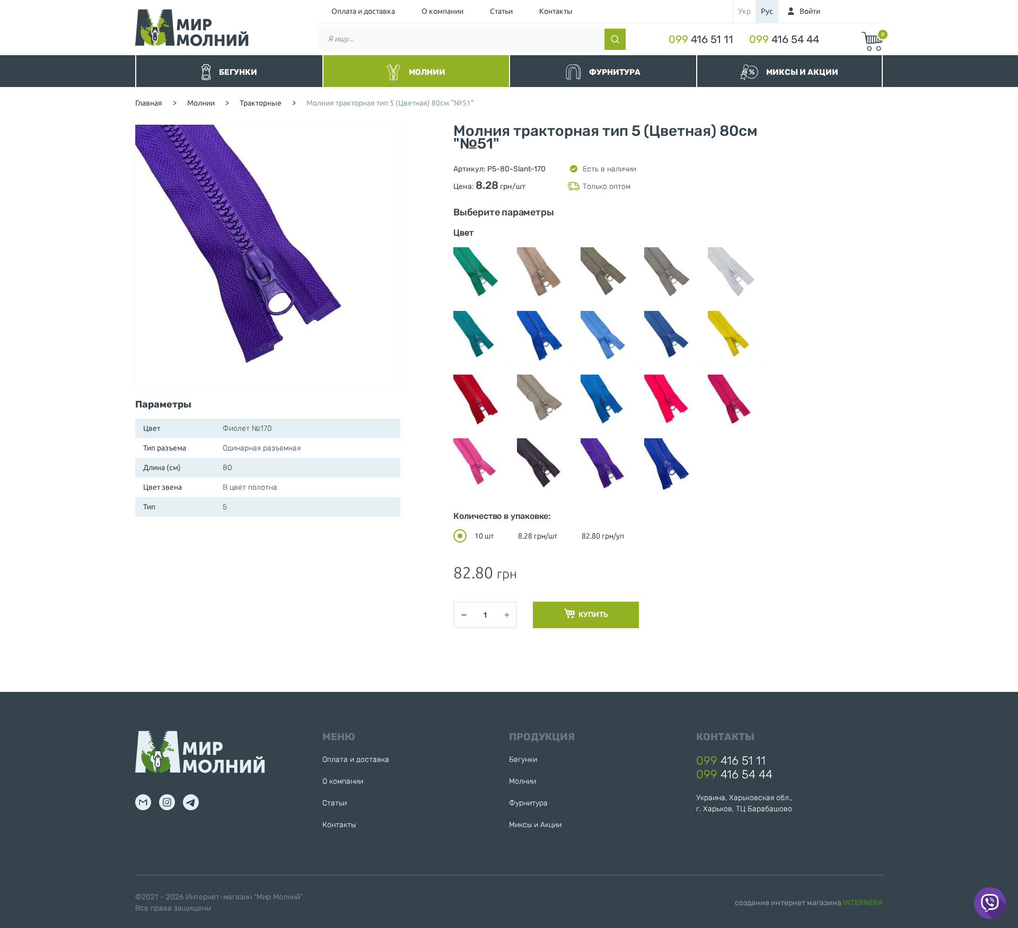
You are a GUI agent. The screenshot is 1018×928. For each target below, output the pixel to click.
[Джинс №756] (672, 339)
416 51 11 (701, 39)
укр (744, 11)
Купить (592, 614)
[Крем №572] (545, 402)
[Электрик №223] (672, 466)
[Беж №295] (608, 275)
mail (143, 802)
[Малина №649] (735, 402)
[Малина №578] (672, 402)
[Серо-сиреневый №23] (545, 466)
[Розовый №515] (481, 466)
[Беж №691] (672, 275)
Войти (810, 11)
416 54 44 (784, 39)
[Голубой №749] (608, 339)
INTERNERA (863, 902)
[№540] (481, 275)
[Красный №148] (481, 402)
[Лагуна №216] (608, 402)
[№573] (545, 275)
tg (191, 802)
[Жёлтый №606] (735, 339)
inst (167, 802)
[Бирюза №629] (481, 339)
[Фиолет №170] (608, 466)
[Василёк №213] (545, 339)
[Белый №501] (735, 275)
